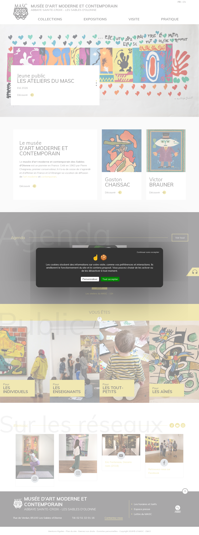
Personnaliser (89, 279)
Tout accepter (110, 279)
